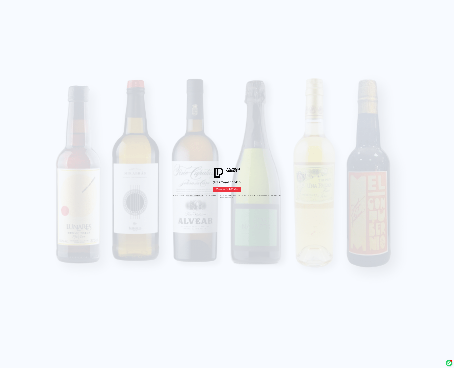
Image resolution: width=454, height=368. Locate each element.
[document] (227, 184)
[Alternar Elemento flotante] (449, 363)
